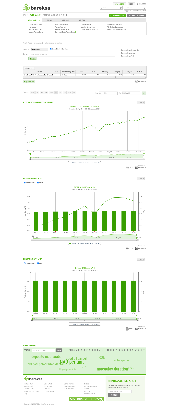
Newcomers (33, 27)
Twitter (86, 389)
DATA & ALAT (35, 15)
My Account (142, 4)
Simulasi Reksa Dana (62, 29)
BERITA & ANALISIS (50, 15)
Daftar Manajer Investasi (89, 29)
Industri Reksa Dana (36, 29)
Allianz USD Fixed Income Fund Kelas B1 (40, 75)
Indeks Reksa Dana (36, 32)
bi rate (131, 368)
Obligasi (46, 389)
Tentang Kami (28, 384)
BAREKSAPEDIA (29, 345)
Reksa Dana (37, 43)
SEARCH (27, 350)
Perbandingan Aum (128, 53)
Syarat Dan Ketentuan (31, 391)
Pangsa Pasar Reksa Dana (116, 29)
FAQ (25, 394)
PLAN (63, 15)
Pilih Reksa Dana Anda (115, 27)
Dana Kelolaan (86, 24)
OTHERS (82, 20)
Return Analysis (60, 27)
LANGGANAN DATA (117, 15)
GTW (84, 366)
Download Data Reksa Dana (65, 32)
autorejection (122, 360)
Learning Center (49, 391)
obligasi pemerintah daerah (46, 364)
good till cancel (76, 358)
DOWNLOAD (142, 81)
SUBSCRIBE (113, 395)
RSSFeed (87, 391)
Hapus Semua (29, 81)
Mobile (86, 384)
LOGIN (131, 4)
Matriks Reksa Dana (88, 27)
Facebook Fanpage (90, 386)
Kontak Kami (28, 386)
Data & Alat (27, 43)
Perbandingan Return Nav (130, 50)
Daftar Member (69, 384)
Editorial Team (29, 389)
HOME (25, 15)
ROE (102, 357)
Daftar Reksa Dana (35, 24)
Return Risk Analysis (114, 24)
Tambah (33, 59)
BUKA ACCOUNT (119, 4)
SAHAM (49, 20)
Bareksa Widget (89, 394)
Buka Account (68, 389)
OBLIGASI (65, 20)
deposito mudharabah (47, 356)
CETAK (131, 167)
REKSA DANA (32, 20)
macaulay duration (112, 369)
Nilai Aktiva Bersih (61, 24)
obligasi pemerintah (67, 369)
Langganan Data (69, 386)
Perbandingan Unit (127, 56)
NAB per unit (72, 361)
